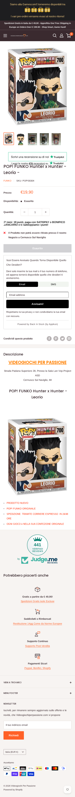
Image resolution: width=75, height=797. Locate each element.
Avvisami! (38, 303)
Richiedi (14, 735)
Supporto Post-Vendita (37, 645)
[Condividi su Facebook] (49, 338)
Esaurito (37, 248)
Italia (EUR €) (11, 752)
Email (22, 284)
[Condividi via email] (69, 338)
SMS (53, 284)
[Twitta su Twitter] (62, 338)
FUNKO (7, 180)
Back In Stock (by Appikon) (44, 324)
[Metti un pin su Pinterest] (55, 338)
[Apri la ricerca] (55, 36)
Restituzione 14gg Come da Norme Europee (37, 623)
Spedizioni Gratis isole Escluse (37, 601)
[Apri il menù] (5, 35)
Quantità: (8, 212)
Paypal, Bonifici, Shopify (37, 668)
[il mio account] (61, 36)
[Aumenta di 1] (45, 212)
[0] (68, 36)
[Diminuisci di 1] (24, 212)
